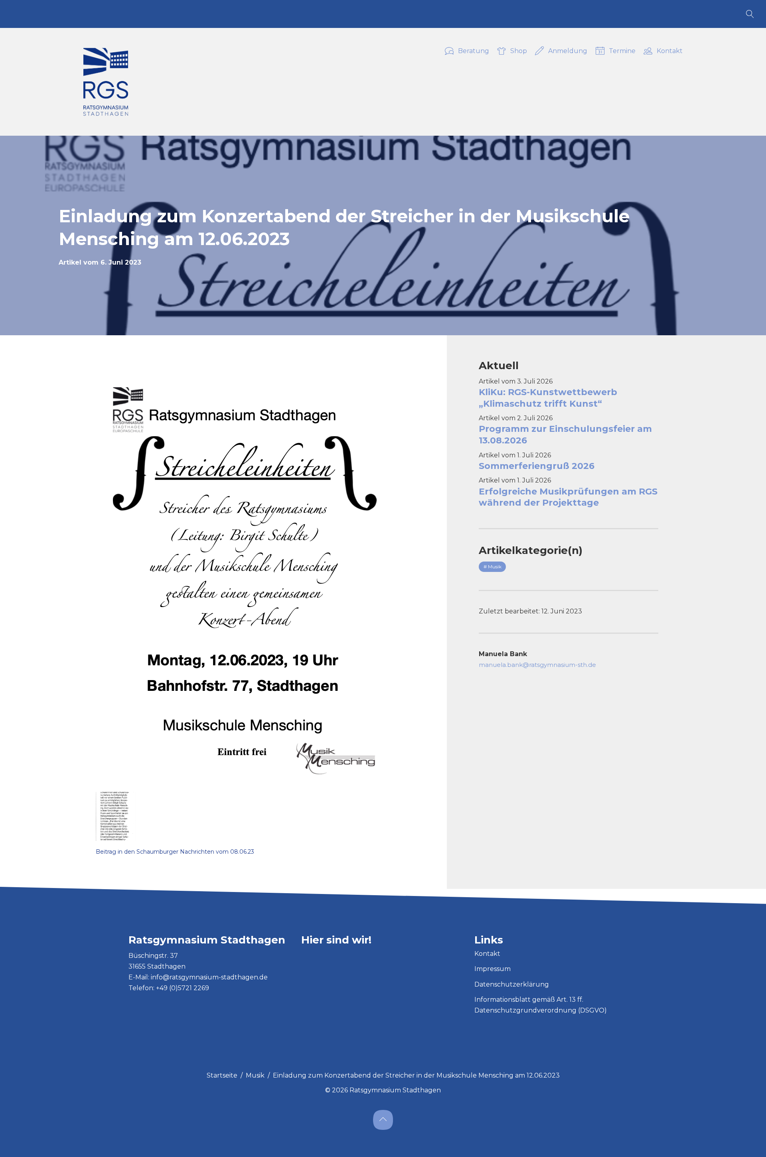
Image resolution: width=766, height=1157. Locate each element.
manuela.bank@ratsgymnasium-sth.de (537, 664)
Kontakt (670, 51)
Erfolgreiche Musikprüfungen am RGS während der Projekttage (568, 497)
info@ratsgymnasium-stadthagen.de (209, 977)
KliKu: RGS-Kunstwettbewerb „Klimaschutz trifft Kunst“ (548, 398)
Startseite (222, 1075)
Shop (518, 51)
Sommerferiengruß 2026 (536, 466)
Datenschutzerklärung (511, 984)
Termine (622, 51)
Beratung (473, 51)
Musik (255, 1075)
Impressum (492, 969)
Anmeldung (568, 51)
